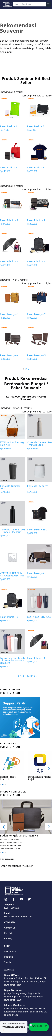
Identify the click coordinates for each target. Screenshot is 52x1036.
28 (33, 676)
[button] (3, 768)
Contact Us (9, 927)
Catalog (8, 938)
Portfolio (8, 933)
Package (8, 956)
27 (30, 676)
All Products (10, 951)
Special (7, 962)
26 (28, 676)
